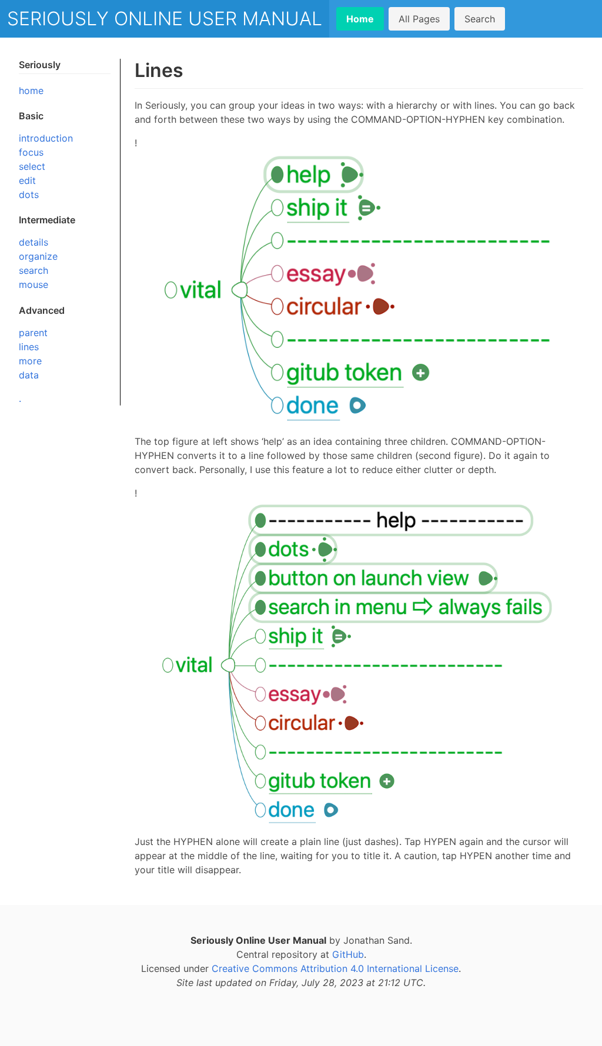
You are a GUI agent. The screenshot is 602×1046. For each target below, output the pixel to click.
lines (29, 347)
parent (33, 332)
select (32, 166)
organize (38, 256)
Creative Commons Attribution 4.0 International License (335, 968)
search (33, 270)
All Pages (419, 19)
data (29, 375)
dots (29, 194)
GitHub (348, 954)
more (30, 361)
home (31, 90)
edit (27, 180)
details (33, 242)
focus (31, 152)
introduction (46, 138)
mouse (33, 284)
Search (479, 19)
